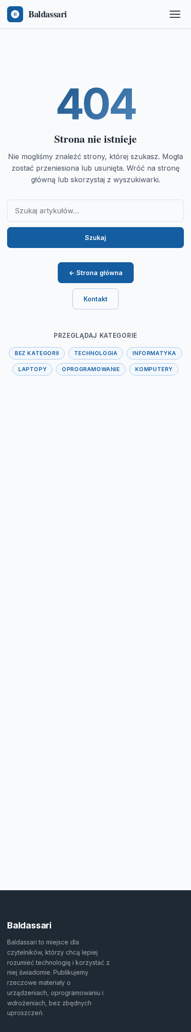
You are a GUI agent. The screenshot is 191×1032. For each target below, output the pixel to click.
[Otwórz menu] (175, 14)
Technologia (96, 353)
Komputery (154, 369)
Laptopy (32, 369)
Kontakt (95, 299)
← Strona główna (96, 272)
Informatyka (154, 353)
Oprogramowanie (90, 369)
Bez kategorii (37, 353)
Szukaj (95, 237)
